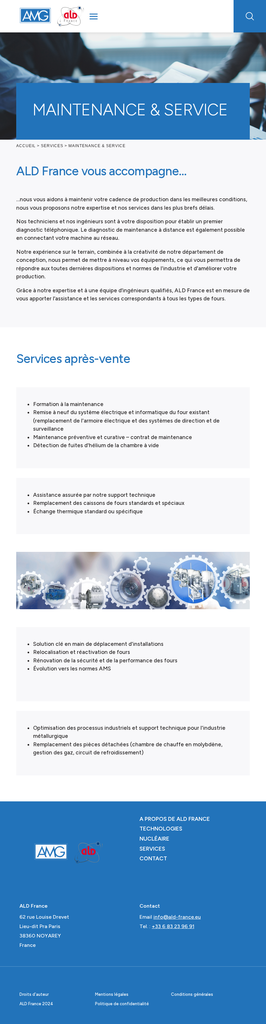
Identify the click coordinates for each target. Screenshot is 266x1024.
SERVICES (152, 848)
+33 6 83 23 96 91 (173, 926)
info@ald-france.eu (177, 917)
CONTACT (153, 858)
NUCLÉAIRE (154, 838)
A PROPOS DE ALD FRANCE (174, 819)
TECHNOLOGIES (160, 828)
